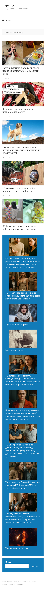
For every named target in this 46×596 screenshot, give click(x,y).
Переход (8, 5)
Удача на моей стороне (16, 324)
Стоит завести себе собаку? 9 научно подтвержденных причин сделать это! (21, 150)
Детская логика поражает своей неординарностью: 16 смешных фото (20, 70)
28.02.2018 (6, 157)
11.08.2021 (6, 78)
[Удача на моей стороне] (23, 313)
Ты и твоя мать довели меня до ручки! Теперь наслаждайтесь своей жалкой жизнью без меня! (22, 296)
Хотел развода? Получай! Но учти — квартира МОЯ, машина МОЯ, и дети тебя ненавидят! (22, 485)
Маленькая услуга (14, 350)
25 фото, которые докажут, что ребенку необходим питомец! (20, 228)
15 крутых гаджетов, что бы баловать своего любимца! (18, 189)
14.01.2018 (6, 195)
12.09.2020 (6, 116)
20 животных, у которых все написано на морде (18, 110)
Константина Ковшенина (12, 584)
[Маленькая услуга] (23, 339)
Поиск (8, 562)
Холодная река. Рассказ (16, 548)
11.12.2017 (6, 233)
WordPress (17, 581)
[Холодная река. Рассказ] (23, 537)
